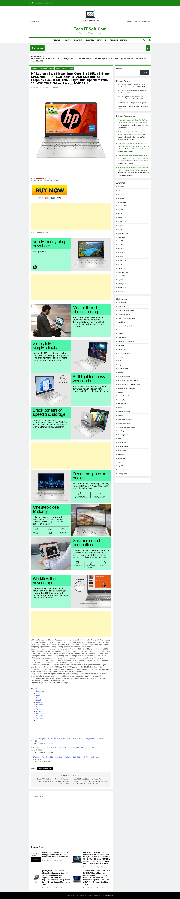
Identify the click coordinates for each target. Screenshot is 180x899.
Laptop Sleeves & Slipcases (126, 388)
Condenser (121, 345)
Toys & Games (122, 466)
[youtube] (38, 22)
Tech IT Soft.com (90, 28)
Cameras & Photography (125, 326)
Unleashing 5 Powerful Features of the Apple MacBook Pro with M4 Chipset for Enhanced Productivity (55, 854)
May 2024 (121, 249)
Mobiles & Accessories (125, 419)
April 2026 (121, 190)
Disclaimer (78, 40)
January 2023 (122, 287)
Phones (120, 439)
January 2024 (122, 260)
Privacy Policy (101, 40)
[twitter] (34, 22)
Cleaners (120, 334)
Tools (119, 462)
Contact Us (67, 40)
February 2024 (122, 256)
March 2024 (121, 252)
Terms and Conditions (118, 40)
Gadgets (51, 69)
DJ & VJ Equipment (124, 353)
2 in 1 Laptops (122, 302)
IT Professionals (123, 369)
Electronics (121, 361)
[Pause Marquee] (148, 48)
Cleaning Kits (122, 337)
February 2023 (122, 284)
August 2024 (121, 237)
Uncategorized (122, 474)
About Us (56, 40)
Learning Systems (123, 400)
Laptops (58, 69)
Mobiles (120, 415)
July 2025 (120, 210)
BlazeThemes (109, 895)
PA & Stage (121, 431)
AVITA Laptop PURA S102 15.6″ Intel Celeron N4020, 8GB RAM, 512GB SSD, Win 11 (62, 748)
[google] (36, 22)
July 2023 (120, 280)
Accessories (121, 306)
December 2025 (122, 206)
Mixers (120, 407)
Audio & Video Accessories (126, 318)
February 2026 (122, 198)
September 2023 (123, 272)
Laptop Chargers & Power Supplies (128, 380)
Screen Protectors (123, 446)
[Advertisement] (71, 216)
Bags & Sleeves (122, 322)
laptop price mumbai (45, 768)
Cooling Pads (122, 349)
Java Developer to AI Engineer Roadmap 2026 (132, 103)
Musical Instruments (124, 423)
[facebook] (30, 22)
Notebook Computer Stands (126, 427)
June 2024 (121, 245)
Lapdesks (121, 373)
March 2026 (121, 194)
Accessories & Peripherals (126, 310)
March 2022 (121, 291)
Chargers (120, 330)
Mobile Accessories (124, 411)
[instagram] (32, 22)
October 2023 (122, 268)
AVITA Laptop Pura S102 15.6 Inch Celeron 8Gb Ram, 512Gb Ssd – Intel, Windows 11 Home (65, 757)
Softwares (121, 454)
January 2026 (122, 202)
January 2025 (122, 221)
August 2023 (121, 276)
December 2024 (122, 225)
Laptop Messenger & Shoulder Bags (129, 384)
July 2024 (120, 241)
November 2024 (122, 229)
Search (119, 68)
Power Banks (122, 442)
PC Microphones (123, 435)
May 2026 (121, 186)
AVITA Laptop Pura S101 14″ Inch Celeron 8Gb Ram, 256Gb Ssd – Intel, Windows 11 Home (69, 739)
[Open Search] (144, 40)
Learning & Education (124, 396)
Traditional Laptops (68, 69)
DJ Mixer (120, 357)
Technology (121, 458)
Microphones (122, 404)
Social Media (122, 450)
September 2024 (123, 233)
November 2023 (122, 264)
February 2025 (122, 218)
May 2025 (121, 214)
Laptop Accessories (124, 376)
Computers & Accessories (39, 69)
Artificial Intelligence (124, 314)
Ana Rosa (35, 87)
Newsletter (89, 40)
